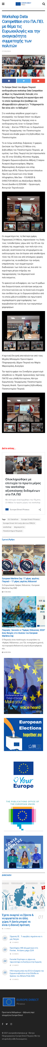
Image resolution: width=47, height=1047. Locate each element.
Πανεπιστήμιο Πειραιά (12, 531)
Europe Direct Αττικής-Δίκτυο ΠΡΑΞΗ (19, 523)
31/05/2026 (7, 592)
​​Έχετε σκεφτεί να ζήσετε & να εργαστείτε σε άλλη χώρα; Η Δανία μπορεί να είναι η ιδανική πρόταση (18, 920)
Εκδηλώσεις (9, 573)
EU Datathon (13, 519)
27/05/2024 (6, 51)
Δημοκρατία (19, 527)
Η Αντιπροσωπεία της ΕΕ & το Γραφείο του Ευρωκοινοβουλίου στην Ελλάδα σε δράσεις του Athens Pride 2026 (27, 973)
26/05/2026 (7, 652)
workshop (7, 527)
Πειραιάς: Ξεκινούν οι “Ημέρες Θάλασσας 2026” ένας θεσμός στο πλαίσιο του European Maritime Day (23, 633)
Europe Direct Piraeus (30, 519)
